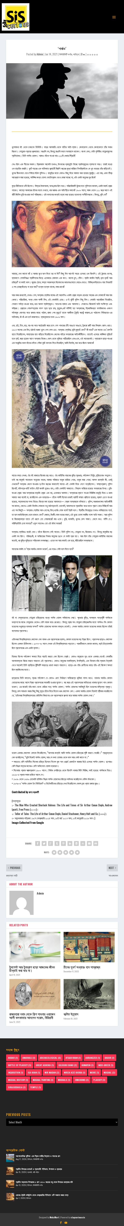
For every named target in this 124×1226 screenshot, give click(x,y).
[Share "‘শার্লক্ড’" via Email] (89, 843)
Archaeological (50, 1057)
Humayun (87, 1065)
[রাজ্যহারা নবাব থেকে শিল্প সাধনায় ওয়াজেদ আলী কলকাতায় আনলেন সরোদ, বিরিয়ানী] (34, 994)
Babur (109, 1057)
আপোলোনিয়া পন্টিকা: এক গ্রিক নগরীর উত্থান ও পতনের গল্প (38, 1156)
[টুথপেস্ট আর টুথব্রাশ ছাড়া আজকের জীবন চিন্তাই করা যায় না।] (34, 947)
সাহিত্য (76, 54)
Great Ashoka (45, 1065)
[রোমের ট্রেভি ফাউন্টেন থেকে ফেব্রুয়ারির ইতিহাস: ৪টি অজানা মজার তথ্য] (10, 1197)
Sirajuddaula (17, 1087)
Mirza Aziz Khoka (74, 1072)
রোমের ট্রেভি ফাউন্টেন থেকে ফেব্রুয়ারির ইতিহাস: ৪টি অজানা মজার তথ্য (42, 1194)
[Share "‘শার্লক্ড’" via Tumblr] (57, 843)
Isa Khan (34, 1072)
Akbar (13, 1057)
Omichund (82, 1079)
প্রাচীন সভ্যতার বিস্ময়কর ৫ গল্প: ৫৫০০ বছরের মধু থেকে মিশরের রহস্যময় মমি (44, 1181)
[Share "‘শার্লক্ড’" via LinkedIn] (70, 843)
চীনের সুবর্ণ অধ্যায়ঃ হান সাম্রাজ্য (82, 966)
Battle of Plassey (19, 1065)
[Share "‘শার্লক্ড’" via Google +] (50, 843)
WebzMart (54, 1217)
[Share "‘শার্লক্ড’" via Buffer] (76, 843)
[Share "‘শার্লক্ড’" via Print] (96, 843)
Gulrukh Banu (67, 1065)
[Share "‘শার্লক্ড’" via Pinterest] (63, 843)
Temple (35, 1087)
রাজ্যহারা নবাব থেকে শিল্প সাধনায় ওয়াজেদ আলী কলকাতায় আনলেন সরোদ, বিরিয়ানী (32, 1015)
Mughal (109, 1072)
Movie (94, 1072)
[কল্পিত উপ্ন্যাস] (89, 994)
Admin (40, 54)
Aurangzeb (92, 1057)
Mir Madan (52, 1072)
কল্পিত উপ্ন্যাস (71, 1013)
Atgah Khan (73, 1057)
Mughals (64, 1079)
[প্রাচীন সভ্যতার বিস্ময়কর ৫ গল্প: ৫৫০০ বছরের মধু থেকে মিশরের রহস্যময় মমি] (10, 1184)
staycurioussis (78, 1217)
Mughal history (18, 1079)
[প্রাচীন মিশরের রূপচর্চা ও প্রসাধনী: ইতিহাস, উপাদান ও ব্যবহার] (10, 1171)
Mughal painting (43, 1079)
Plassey (99, 1079)
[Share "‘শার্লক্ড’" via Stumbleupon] (83, 843)
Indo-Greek (105, 1065)
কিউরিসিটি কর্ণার (65, 54)
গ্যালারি (29, 1172)
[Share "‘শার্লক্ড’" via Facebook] (37, 843)
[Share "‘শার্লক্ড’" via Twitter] (44, 843)
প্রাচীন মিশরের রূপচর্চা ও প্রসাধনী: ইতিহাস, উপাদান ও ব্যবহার (39, 1169)
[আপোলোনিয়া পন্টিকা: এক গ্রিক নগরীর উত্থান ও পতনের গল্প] (10, 1158)
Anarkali (28, 1057)
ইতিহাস (30, 1159)
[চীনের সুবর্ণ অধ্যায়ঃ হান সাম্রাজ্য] (89, 947)
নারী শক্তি (36, 1172)
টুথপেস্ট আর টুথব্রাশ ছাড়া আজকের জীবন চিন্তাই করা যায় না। (32, 968)
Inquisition (15, 1072)
